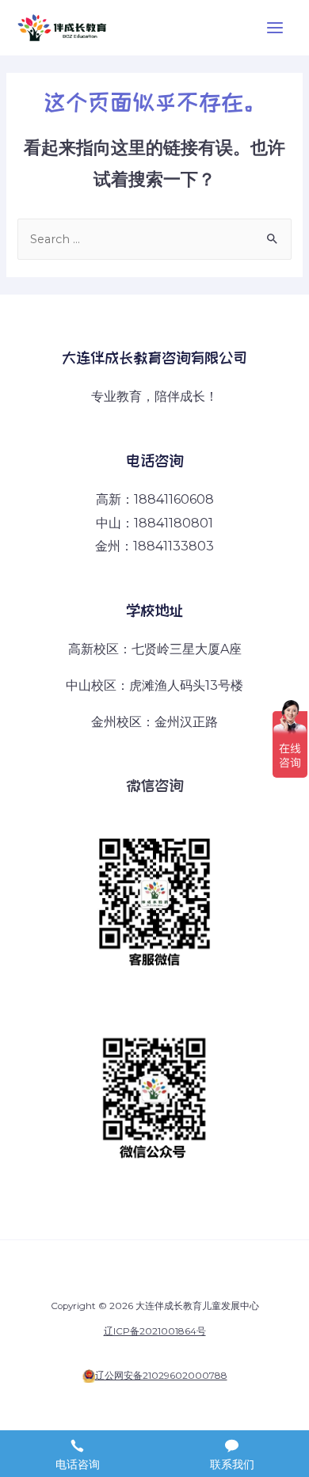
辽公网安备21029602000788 (161, 1375)
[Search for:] (154, 239)
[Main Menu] (275, 28)
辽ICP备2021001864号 (155, 1331)
